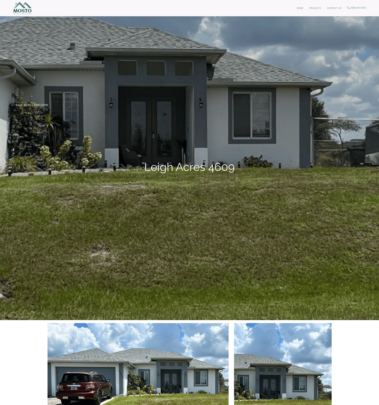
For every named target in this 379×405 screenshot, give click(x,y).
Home (300, 8)
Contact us (334, 8)
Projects (315, 8)
